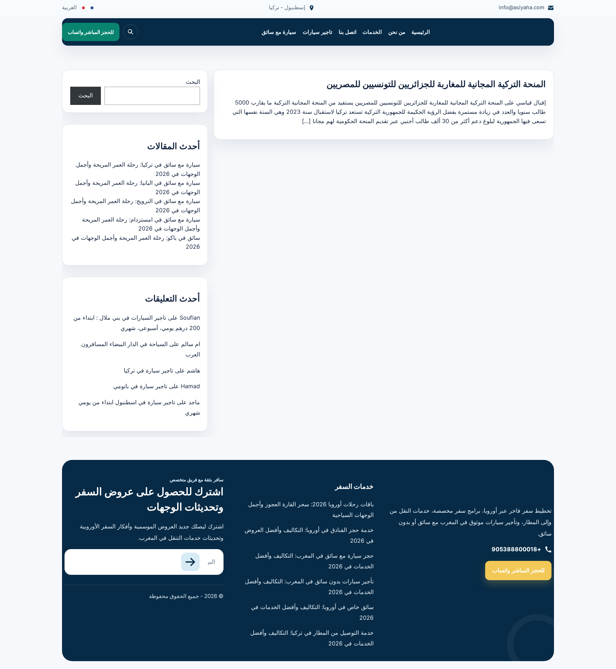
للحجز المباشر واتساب (518, 570)
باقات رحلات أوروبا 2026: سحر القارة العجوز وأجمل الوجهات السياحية (311, 509)
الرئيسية (420, 32)
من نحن (396, 32)
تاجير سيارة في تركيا (148, 370)
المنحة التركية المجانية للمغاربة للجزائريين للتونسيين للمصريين (436, 84)
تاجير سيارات (317, 32)
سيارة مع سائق (279, 32)
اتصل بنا (347, 32)
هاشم (193, 370)
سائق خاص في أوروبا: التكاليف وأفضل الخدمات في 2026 (312, 612)
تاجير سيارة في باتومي (140, 386)
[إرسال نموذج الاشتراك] (190, 562)
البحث (193, 81)
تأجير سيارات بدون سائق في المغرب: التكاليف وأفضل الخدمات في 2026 (309, 586)
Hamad (190, 386)
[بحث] (130, 31)
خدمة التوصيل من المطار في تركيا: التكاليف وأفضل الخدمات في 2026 (312, 638)
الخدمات (372, 32)
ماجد (194, 402)
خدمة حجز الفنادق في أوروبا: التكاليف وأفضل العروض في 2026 (309, 535)
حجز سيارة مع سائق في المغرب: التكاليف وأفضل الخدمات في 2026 (314, 561)
